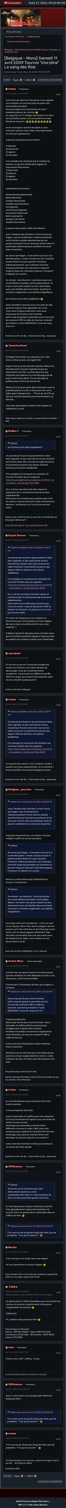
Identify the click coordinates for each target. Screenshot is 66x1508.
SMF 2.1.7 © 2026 (25, 1505)
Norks (12, 1247)
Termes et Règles (30, 1501)
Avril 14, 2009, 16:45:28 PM (17, 794)
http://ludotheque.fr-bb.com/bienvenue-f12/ (26, 525)
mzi (11, 1347)
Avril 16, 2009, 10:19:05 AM (16, 966)
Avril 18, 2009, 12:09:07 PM (17, 1292)
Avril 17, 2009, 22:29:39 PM (16, 1252)
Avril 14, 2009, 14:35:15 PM (16, 704)
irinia (12, 88)
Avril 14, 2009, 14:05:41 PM (16, 658)
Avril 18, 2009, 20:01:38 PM (17, 1389)
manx (12, 1433)
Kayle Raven (17, 535)
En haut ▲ (45, 1501)
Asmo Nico (15, 961)
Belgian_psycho (19, 789)
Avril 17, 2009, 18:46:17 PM (16, 1171)
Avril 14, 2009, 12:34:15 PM (16, 350)
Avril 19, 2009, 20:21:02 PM (17, 1438)
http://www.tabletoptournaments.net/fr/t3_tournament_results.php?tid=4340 (30, 481)
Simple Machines (40, 1505)
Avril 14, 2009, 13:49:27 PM (16, 540)
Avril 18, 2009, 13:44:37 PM (16, 1352)
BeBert (13, 431)
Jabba (12, 1286)
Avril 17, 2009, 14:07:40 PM (16, 1095)
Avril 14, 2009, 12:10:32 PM (16, 94)
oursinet (14, 653)
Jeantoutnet (17, 345)
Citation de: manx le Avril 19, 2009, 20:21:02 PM (31, 1226)
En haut (8, 1476)
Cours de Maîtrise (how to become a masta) (26, 1374)
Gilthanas (15, 1166)
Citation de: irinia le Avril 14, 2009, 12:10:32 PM (31, 802)
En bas (7, 80)
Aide (18, 1501)
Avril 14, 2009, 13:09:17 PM (16, 436)
